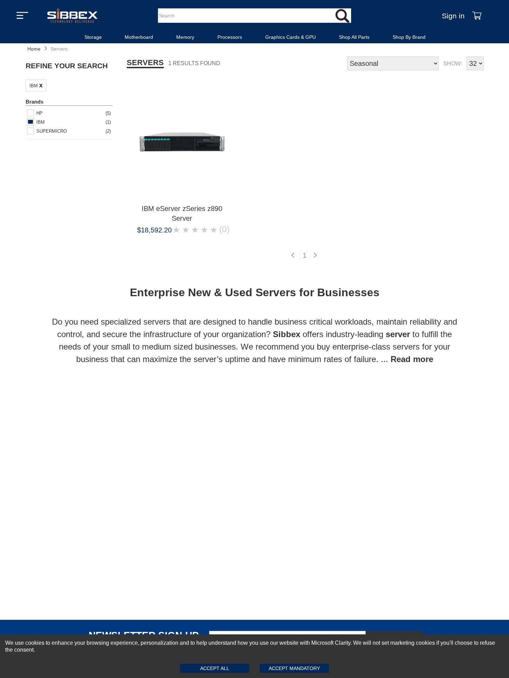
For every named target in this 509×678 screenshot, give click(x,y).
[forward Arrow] (316, 255)
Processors (229, 37)
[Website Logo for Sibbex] (72, 15)
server (399, 334)
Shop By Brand (409, 37)
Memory (185, 37)
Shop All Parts (354, 37)
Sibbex (288, 334)
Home (34, 49)
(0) (224, 230)
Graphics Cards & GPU (290, 37)
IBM (33, 85)
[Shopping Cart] (477, 16)
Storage (93, 37)
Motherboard (139, 37)
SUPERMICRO (51, 131)
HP (39, 113)
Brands (34, 102)
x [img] (41, 85)
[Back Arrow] (294, 255)
